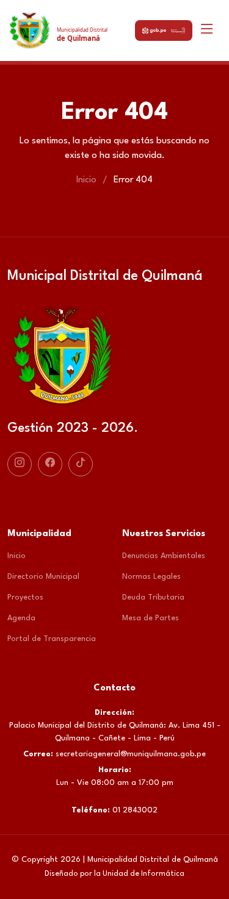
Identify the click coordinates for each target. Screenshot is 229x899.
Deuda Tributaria (153, 597)
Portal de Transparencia (51, 639)
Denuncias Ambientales (163, 556)
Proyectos (25, 597)
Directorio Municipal (43, 577)
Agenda (21, 618)
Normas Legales (151, 577)
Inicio (86, 180)
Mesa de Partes (150, 618)
